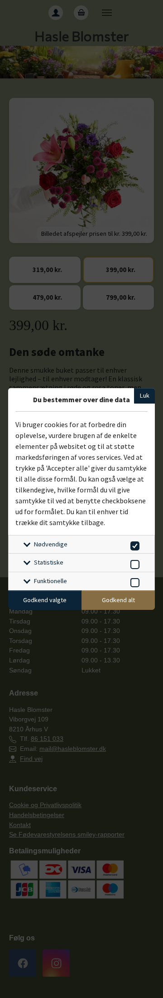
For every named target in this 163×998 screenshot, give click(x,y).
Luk (144, 395)
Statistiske (48, 562)
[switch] (133, 544)
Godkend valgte (45, 600)
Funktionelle (50, 581)
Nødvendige (50, 544)
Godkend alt (118, 600)
